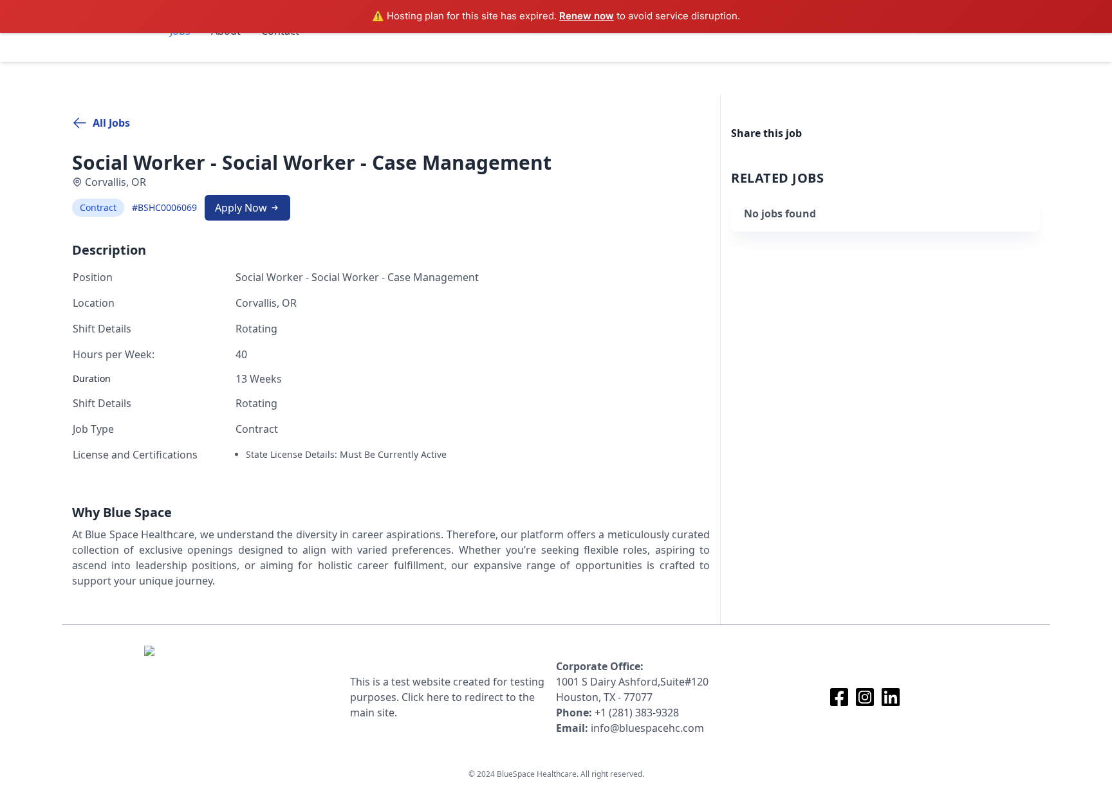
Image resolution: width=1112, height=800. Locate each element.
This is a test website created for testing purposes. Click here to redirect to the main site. (447, 697)
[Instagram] (865, 697)
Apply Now (241, 208)
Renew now (586, 16)
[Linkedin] (890, 697)
